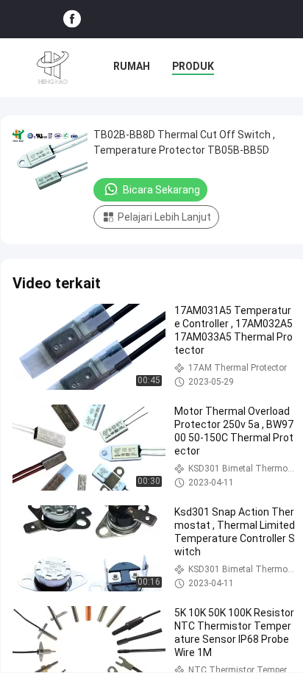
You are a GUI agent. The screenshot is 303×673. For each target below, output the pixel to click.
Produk (193, 66)
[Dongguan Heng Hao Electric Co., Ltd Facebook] (72, 19)
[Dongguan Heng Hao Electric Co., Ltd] (53, 68)
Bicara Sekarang (161, 190)
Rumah (131, 66)
